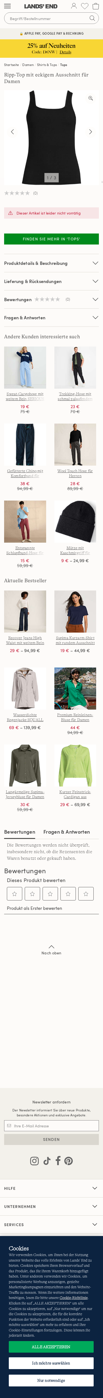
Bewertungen (19, 831)
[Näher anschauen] (90, 98)
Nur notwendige (51, 1380)
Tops (63, 64)
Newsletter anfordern (51, 1102)
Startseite (11, 64)
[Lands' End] (40, 6)
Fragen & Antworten (24, 317)
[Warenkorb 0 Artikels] (96, 6)
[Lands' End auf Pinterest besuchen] (67, 1162)
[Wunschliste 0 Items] (84, 6)
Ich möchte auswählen (51, 1363)
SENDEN (51, 1139)
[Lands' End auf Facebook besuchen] (56, 1162)
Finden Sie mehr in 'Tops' (51, 238)
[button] (15, 894)
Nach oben (51, 952)
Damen (28, 64)
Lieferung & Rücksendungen (33, 281)
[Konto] (74, 6)
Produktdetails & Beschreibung (36, 263)
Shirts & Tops (47, 64)
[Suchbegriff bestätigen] (92, 18)
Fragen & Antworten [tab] (66, 831)
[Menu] (7, 6)
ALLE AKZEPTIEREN (51, 1347)
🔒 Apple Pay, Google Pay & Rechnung (51, 33)
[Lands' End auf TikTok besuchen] (45, 1162)
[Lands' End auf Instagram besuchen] (34, 1162)
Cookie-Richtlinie (74, 1298)
